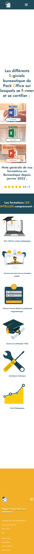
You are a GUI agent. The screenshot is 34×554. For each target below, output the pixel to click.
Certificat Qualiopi (6, 550)
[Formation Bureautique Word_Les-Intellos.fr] (13, 104)
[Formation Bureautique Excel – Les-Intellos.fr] (13, 125)
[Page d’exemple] (8, 3)
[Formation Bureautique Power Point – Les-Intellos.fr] (13, 145)
